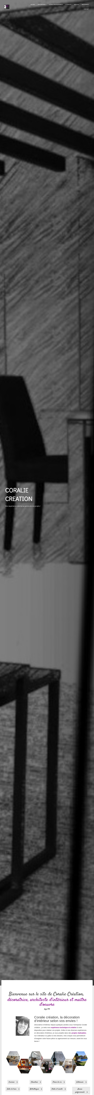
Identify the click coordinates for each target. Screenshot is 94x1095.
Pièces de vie (57, 1082)
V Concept (68, 4)
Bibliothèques (34, 1089)
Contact (86, 9)
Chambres (34, 1082)
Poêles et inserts (57, 1089)
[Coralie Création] (6, 7)
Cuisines (12, 1082)
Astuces (76, 4)
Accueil (33, 4)
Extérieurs (79, 1082)
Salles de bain (11, 1089)
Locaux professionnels (56, 4)
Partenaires (85, 4)
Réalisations (41, 4)
